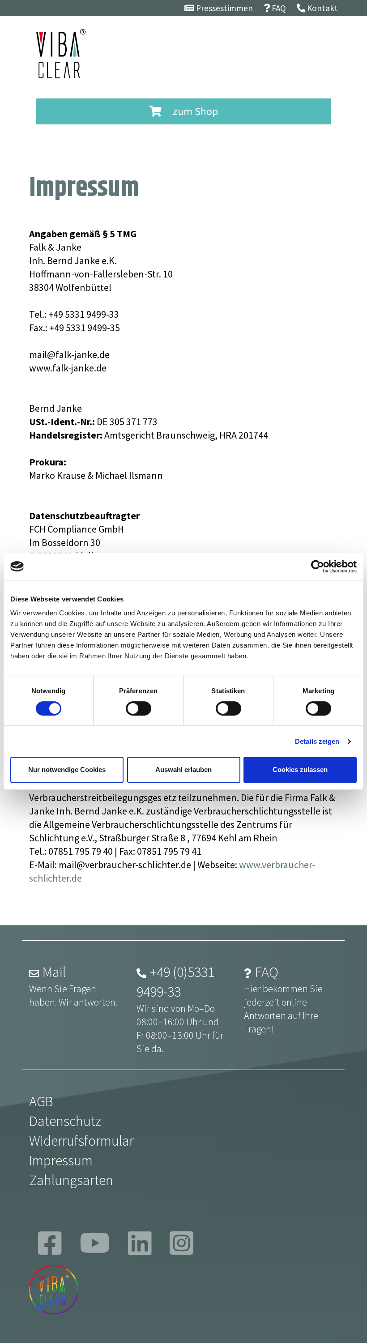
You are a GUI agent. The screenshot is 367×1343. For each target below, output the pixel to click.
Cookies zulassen (300, 769)
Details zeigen (317, 741)
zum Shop (194, 111)
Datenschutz (65, 1121)
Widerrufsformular (81, 1141)
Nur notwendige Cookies (67, 769)
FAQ (266, 972)
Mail (54, 972)
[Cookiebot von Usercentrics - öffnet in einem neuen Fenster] (317, 566)
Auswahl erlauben (183, 769)
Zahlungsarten (71, 1180)
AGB (41, 1101)
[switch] (138, 708)
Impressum (61, 1160)
